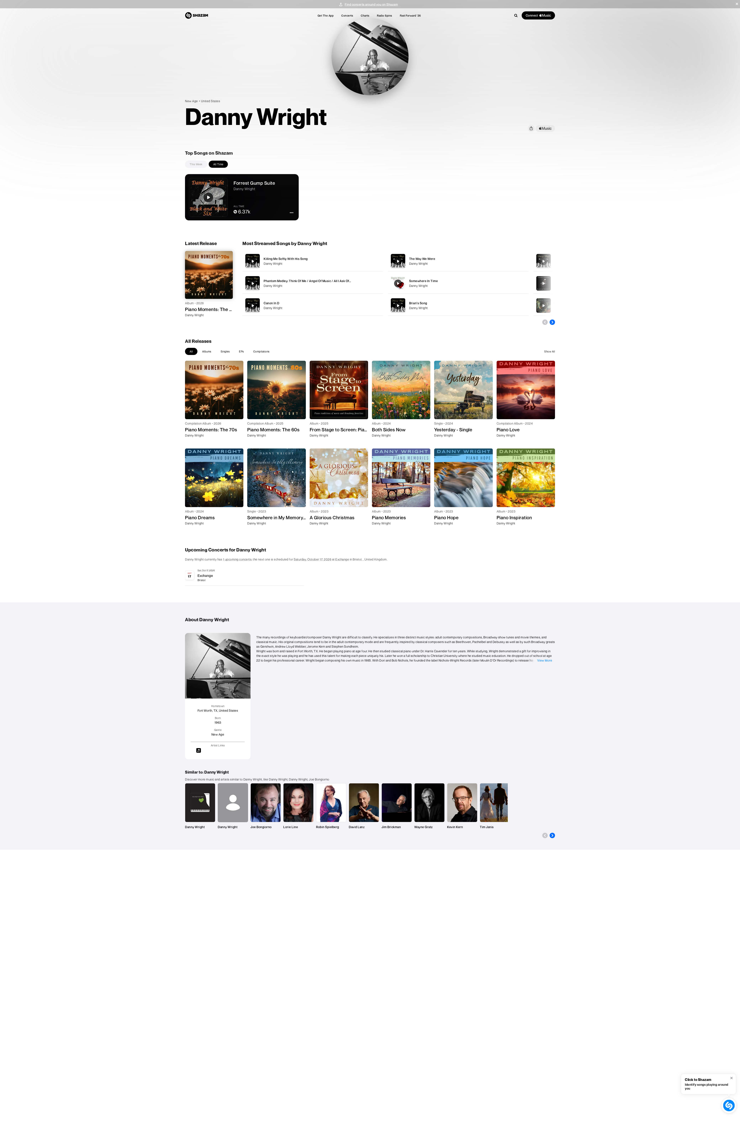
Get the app (326, 15)
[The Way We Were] (458, 261)
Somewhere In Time (423, 281)
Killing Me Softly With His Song (286, 259)
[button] (737, 4)
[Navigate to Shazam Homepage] (196, 15)
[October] (543, 305)
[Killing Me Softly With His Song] (312, 261)
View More (544, 660)
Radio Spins (384, 15)
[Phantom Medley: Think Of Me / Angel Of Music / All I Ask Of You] (312, 283)
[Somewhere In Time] (458, 283)
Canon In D (271, 303)
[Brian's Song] (458, 305)
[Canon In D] (312, 305)
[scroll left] (545, 322)
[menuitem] (326, 15)
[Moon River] (543, 283)
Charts (365, 15)
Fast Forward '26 (410, 15)
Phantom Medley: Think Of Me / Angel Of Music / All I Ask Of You (309, 281)
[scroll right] (552, 322)
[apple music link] (545, 128)
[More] (367, 261)
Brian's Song (418, 303)
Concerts (347, 15)
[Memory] (543, 261)
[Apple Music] (192, 322)
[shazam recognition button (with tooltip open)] (729, 1105)
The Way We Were (422, 259)
